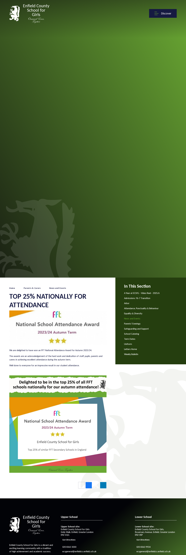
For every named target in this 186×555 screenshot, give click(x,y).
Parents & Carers (32, 288)
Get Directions (68, 540)
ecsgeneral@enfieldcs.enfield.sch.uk (79, 551)
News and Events (57, 288)
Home (12, 288)
